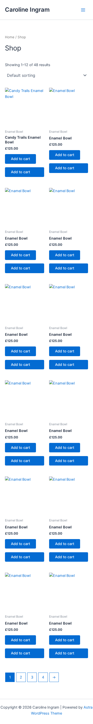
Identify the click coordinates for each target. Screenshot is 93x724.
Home (9, 37)
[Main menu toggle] (83, 10)
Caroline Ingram (27, 9)
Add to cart (20, 159)
